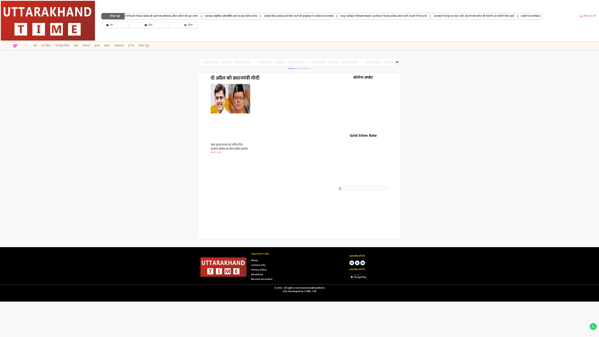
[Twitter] (357, 263)
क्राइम (107, 46)
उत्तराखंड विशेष (62, 46)
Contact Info (258, 265)
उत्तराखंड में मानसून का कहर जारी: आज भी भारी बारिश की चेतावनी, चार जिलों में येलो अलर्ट (465, 16)
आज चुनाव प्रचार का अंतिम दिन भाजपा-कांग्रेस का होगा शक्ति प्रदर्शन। (229, 146)
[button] (15, 46)
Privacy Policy (259, 270)
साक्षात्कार (119, 46)
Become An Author (262, 279)
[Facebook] (351, 263)
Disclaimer (257, 274)
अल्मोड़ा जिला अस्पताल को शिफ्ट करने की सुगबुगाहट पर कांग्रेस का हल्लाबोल (290, 16)
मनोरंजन (86, 46)
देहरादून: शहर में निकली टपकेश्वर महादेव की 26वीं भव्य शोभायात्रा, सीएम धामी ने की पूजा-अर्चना (147, 16)
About (254, 260)
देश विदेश (46, 46)
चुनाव (97, 46)
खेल (76, 46)
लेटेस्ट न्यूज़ (144, 46)
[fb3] (363, 211)
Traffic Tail (310, 291)
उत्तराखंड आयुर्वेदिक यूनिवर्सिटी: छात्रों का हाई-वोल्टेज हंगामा (222, 16)
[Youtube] (362, 263)
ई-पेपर (131, 46)
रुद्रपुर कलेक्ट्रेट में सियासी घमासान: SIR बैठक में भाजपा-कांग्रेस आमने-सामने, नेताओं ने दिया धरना (375, 16)
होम (35, 46)
